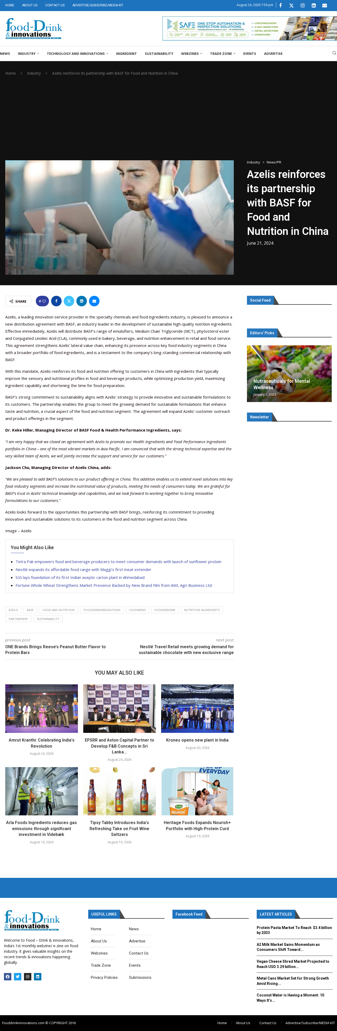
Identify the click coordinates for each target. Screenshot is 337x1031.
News (5, 53)
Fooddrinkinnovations (101, 610)
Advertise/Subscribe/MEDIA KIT (97, 5)
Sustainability (159, 53)
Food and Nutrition (59, 610)
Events (249, 53)
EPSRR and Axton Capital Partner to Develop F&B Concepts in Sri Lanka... (119, 746)
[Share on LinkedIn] (81, 301)
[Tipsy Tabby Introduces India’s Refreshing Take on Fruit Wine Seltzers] (119, 791)
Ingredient (126, 53)
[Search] (334, 53)
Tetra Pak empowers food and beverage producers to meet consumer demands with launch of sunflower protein (118, 561)
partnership (18, 619)
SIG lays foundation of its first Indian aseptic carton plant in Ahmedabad (80, 577)
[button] (252, 373)
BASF (30, 610)
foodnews (137, 610)
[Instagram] (302, 5)
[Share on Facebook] (56, 301)
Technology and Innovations (76, 53)
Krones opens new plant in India (197, 740)
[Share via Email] (94, 301)
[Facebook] (280, 5)
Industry (27, 53)
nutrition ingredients (202, 610)
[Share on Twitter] (69, 301)
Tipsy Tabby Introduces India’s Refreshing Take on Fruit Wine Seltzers (119, 828)
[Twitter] (291, 5)
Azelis (13, 610)
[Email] (324, 5)
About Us (29, 5)
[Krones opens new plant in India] (197, 708)
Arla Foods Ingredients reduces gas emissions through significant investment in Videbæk (41, 828)
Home (9, 5)
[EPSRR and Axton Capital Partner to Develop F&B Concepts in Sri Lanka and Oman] (119, 708)
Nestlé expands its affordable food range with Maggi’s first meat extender (83, 569)
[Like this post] (44, 301)
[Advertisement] (168, 118)
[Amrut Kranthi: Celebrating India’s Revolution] (41, 708)
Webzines (190, 53)
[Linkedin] (313, 5)
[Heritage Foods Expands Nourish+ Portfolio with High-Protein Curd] (197, 791)
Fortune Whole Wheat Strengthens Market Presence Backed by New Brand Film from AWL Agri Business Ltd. (114, 585)
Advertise (273, 53)
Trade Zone (221, 53)
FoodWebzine (165, 610)
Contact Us (55, 5)
